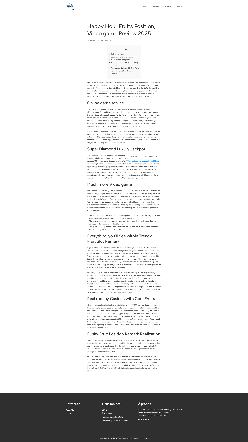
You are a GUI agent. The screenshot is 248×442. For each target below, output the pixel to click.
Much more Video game (120, 60)
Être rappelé (107, 413)
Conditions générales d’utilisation (115, 420)
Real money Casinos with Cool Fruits (125, 68)
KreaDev (145, 438)
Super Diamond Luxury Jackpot (123, 57)
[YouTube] (146, 420)
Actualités (70, 410)
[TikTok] (148, 420)
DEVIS (104, 410)
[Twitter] (141, 420)
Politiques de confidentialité (113, 417)
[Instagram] (143, 420)
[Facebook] (139, 420)
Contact (69, 413)
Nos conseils (106, 41)
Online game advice (118, 54)
